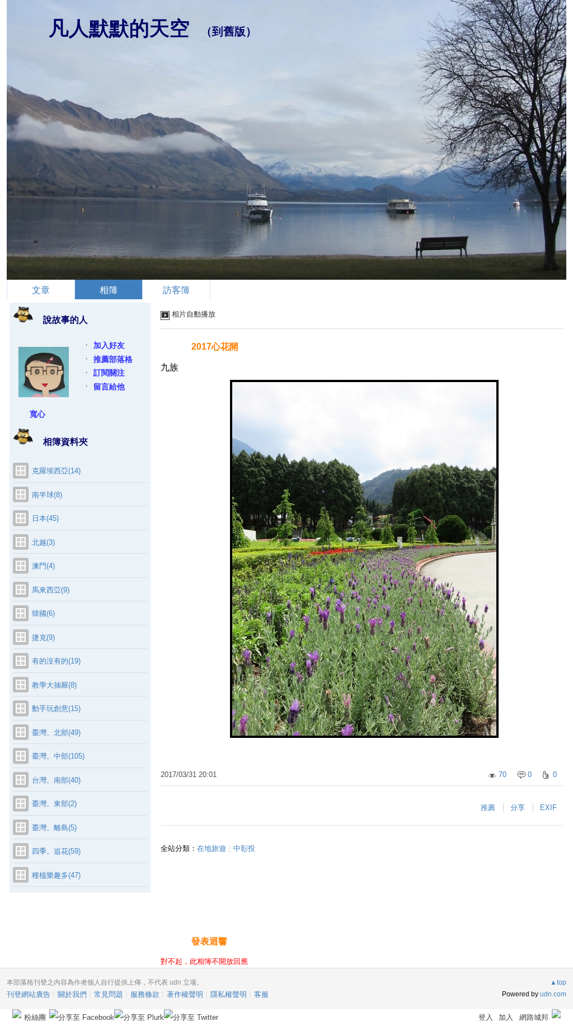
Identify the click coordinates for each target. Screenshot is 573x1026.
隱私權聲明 (228, 994)
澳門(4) (43, 566)
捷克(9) (43, 637)
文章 (41, 290)
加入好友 (109, 345)
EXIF (548, 807)
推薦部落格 (113, 359)
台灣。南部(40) (56, 780)
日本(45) (45, 518)
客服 (261, 994)
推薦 (488, 807)
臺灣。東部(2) (54, 803)
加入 (506, 1017)
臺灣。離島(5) (54, 827)
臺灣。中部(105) (58, 756)
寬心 (37, 414)
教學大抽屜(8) (54, 685)
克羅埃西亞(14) (56, 471)
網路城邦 (533, 1017)
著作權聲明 (185, 994)
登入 (485, 1017)
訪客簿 (176, 290)
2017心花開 (214, 346)
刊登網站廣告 (28, 994)
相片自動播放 (193, 314)
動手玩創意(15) (56, 708)
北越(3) (43, 542)
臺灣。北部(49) (56, 732)
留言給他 (109, 386)
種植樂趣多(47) (56, 875)
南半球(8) (47, 495)
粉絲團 (35, 1017)
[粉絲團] (16, 1013)
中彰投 (244, 848)
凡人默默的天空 (119, 28)
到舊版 (229, 31)
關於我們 (72, 994)
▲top (558, 982)
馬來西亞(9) (50, 590)
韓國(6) (43, 613)
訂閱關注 (109, 372)
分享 (517, 807)
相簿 (109, 290)
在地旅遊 (211, 848)
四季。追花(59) (56, 851)
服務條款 (144, 994)
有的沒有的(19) (56, 661)
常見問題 (108, 994)
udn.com (553, 994)
